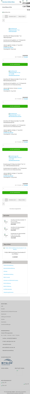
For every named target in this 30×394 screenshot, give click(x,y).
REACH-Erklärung (7, 286)
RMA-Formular (7, 277)
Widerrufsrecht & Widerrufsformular (9, 311)
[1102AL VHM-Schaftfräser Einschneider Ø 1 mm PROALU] (15, 248)
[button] (3, 16)
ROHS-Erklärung (7, 283)
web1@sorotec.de (10, 341)
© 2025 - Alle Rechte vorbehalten (15, 391)
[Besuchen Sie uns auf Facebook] (3, 373)
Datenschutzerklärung (8, 265)
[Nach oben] (25, 390)
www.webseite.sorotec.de (8, 347)
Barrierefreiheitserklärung (9, 268)
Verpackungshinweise (8, 292)
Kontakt (3, 308)
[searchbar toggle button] (20, 2)
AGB (2, 306)
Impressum (3, 314)
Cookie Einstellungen (5, 324)
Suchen (3, 319)
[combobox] (12, 16)
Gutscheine (3, 322)
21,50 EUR (15, 257)
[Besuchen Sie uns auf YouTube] (8, 373)
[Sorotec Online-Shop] (8, 2)
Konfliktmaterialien (8, 289)
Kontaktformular (7, 344)
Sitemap (5, 271)
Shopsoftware (10, 393)
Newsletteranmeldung (8, 274)
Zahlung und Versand (6, 316)
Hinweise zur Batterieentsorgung (11, 280)
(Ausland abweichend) (8, 47)
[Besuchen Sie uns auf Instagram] (12, 373)
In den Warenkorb (15, 64)
